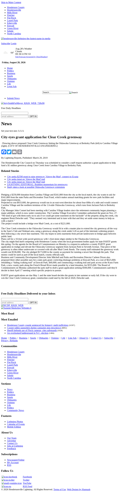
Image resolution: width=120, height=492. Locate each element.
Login (13, 43)
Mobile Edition (14, 427)
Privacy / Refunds (9, 340)
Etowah (10, 25)
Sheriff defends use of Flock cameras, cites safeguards (32, 330)
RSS (9, 465)
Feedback (11, 448)
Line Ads (72, 338)
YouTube (27, 483)
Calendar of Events (16, 424)
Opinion (11, 81)
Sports (10, 76)
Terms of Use (59, 489)
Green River (12, 28)
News (9, 389)
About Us (83, 338)
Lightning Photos (15, 421)
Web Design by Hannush (78, 489)
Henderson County (16, 7)
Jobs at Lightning (15, 446)
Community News (15, 410)
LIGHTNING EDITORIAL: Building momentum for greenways (37, 184)
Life (9, 84)
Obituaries (12, 78)
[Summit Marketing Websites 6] (16, 308)
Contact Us (96, 338)
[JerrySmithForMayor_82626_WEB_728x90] (22, 103)
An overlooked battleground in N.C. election (27, 333)
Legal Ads (12, 86)
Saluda (10, 31)
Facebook (27, 477)
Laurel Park (12, 20)
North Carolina (14, 33)
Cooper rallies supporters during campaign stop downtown (34, 328)
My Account (13, 462)
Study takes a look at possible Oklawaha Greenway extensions (36, 187)
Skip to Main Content (11, 2)
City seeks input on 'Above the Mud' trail (26, 179)
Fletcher (10, 15)
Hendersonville (14, 10)
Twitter (26, 480)
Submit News (13, 98)
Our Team (11, 438)
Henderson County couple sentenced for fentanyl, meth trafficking (37, 325)
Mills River (12, 12)
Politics (10, 70)
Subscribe (5, 43)
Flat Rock (11, 18)
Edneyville (12, 23)
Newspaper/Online (15, 460)
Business (11, 73)
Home (10, 68)
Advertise (11, 440)
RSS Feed (27, 486)
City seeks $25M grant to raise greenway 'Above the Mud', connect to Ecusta (42, 176)
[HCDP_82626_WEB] (12, 305)
